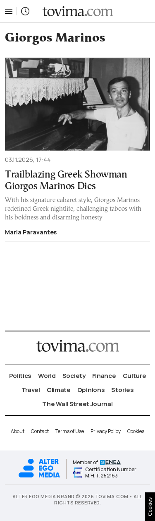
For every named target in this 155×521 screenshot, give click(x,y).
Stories (122, 389)
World (47, 375)
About (17, 431)
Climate (59, 389)
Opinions (91, 389)
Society (74, 375)
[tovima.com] (78, 11)
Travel (30, 389)
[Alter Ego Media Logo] (39, 476)
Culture (134, 375)
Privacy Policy (106, 431)
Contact (40, 431)
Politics (20, 375)
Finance (104, 375)
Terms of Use (69, 431)
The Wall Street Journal (77, 403)
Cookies (135, 431)
